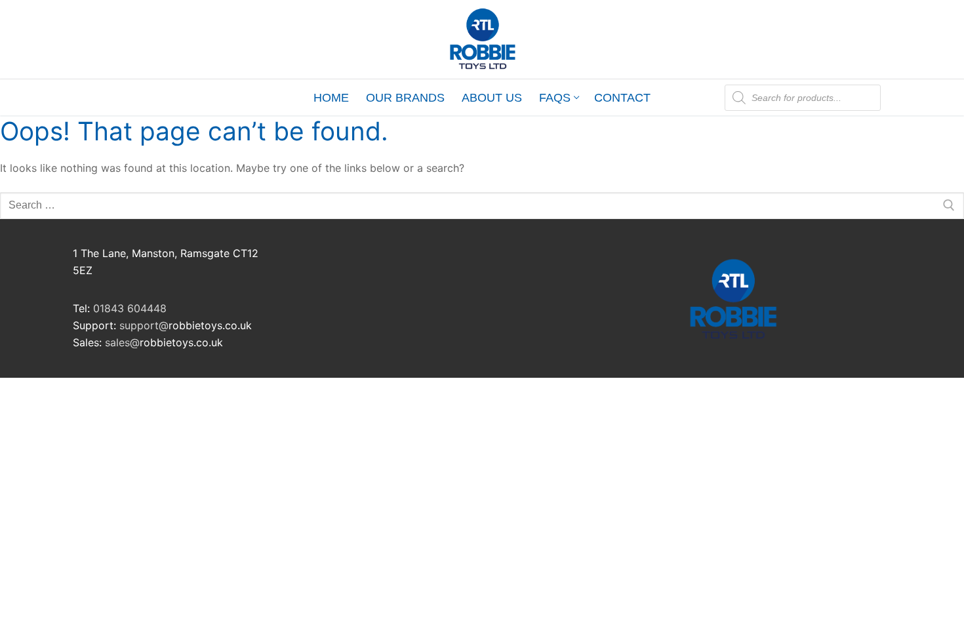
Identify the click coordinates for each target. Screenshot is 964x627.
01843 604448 (130, 308)
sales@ (122, 342)
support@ (144, 325)
